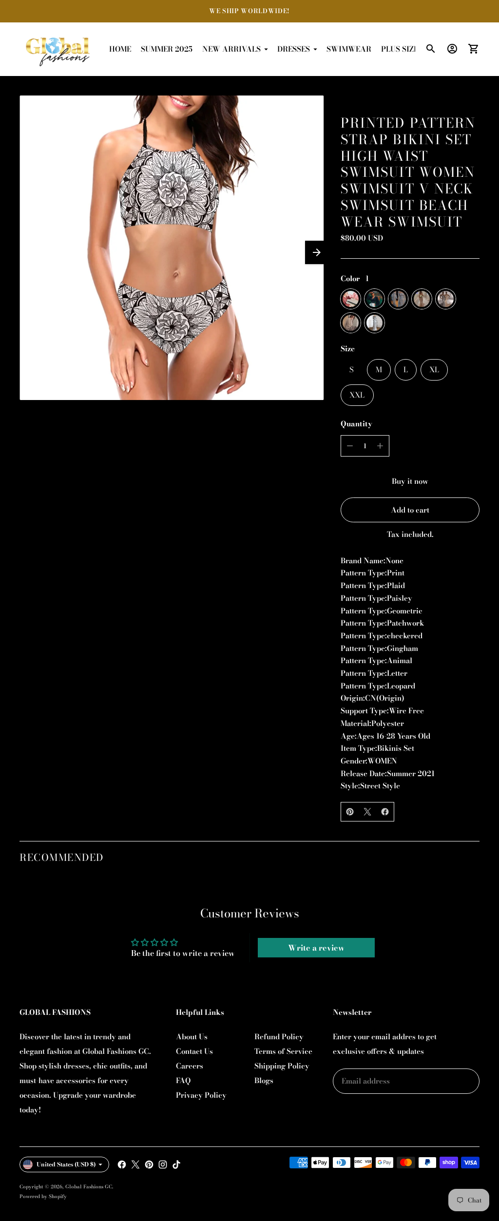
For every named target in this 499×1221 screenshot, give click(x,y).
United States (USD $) (66, 1164)
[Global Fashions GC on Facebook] (122, 1164)
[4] (422, 299)
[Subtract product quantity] (350, 446)
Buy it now (410, 481)
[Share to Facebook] (385, 811)
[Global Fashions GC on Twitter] (135, 1164)
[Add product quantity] (380, 446)
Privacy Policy (201, 1095)
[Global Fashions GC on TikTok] (176, 1164)
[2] (374, 299)
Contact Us (194, 1051)
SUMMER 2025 (166, 49)
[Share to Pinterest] (350, 811)
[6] (351, 323)
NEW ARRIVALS (231, 49)
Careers (189, 1065)
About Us (192, 1036)
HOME (120, 49)
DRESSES (293, 49)
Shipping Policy (281, 1065)
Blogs (263, 1080)
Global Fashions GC (88, 1186)
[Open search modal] (430, 48)
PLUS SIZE (399, 49)
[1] (351, 299)
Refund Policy (279, 1036)
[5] (446, 299)
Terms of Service (283, 1051)
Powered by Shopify (43, 1196)
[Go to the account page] (452, 48)
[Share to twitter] (367, 811)
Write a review (316, 948)
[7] (374, 323)
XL (434, 369)
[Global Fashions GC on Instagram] (163, 1164)
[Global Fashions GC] (58, 49)
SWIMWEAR (348, 49)
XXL (357, 395)
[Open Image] (171, 247)
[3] (398, 299)
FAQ (183, 1080)
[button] (316, 252)
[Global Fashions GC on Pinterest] (149, 1164)
